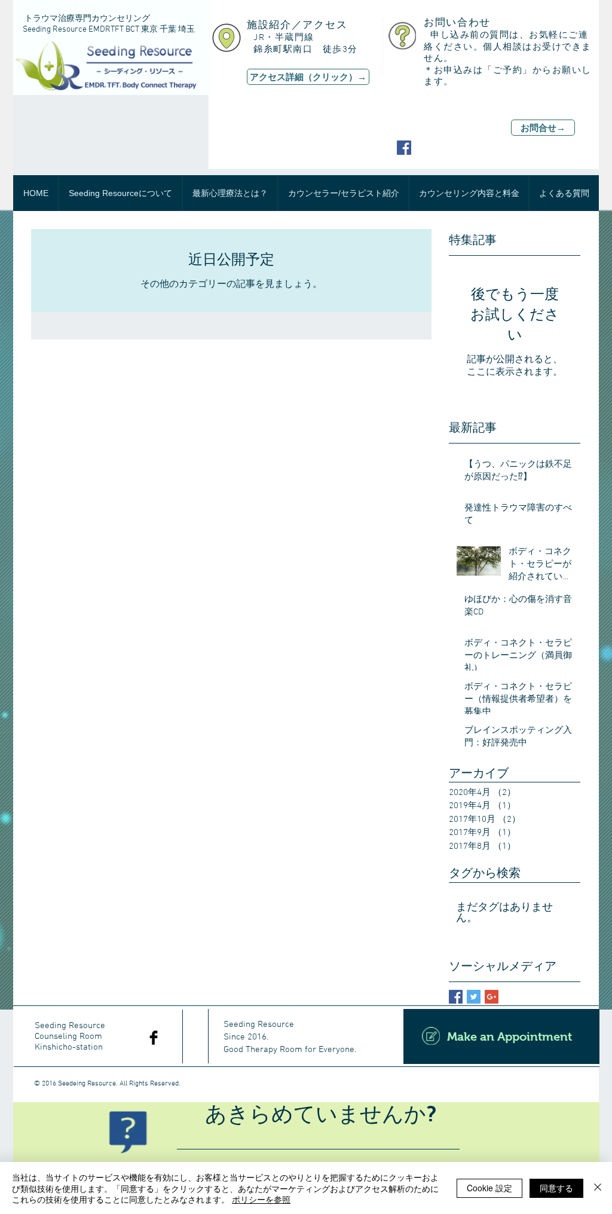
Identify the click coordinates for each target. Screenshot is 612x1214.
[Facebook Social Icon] (404, 147)
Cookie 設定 (489, 1188)
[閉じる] (597, 1188)
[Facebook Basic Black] (153, 1037)
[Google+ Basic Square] (491, 997)
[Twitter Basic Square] (474, 997)
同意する (556, 1188)
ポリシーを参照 (261, 1199)
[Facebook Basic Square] (456, 997)
